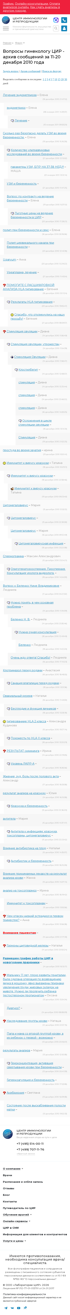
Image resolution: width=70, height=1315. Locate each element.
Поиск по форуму (51, 71)
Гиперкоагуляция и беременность (30, 1080)
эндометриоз (16, 108)
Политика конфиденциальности (24, 1294)
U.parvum (9, 259)
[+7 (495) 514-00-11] (64, 20)
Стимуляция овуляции (22, 331)
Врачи (7, 1175)
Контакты (10, 1201)
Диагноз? (13, 1008)
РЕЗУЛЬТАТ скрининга (23, 751)
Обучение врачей (16, 1214)
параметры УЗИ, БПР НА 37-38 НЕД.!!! (37, 167)
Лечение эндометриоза (20, 95)
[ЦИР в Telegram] (6, 1308)
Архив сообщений (30, 71)
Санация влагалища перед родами (35, 683)
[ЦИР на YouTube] (19, 1308)
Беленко (24, 645)
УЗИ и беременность (22, 183)
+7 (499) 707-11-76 (30, 1149)
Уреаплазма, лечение (22, 272)
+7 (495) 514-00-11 (64, 20)
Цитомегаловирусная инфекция (40, 543)
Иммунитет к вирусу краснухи (28, 463)
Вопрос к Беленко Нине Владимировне (31, 585)
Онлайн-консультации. (32, 3)
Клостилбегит (28, 369)
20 (62, 79)
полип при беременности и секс (26, 230)
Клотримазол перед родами (22, 670)
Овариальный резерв (17, 696)
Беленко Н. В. (20, 619)
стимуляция (26, 382)
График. (8, 3)
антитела (9, 818)
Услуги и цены (13, 1240)
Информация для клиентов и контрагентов (35, 1234)
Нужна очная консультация (37, 632)
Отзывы (8, 1188)
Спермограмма (13, 556)
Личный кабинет (64, 28)
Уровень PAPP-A (22, 763)
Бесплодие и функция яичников (33, 708)
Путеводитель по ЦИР (19, 1208)
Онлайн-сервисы (15, 1221)
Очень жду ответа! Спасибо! (30, 657)
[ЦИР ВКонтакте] (12, 1308)
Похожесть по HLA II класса (30, 738)
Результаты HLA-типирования (31, 302)
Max (56, 20)
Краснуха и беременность (29, 806)
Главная (7, 43)
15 (59, 79)
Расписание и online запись (23, 1181)
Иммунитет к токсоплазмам (26, 903)
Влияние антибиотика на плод (24, 848)
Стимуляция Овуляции (30, 357)
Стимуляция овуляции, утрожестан (35, 344)
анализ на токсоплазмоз (20, 890)
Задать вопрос (11, 71)
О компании (11, 1168)
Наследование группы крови (27, 1021)
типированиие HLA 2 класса (26, 721)
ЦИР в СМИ (11, 1227)
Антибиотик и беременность (31, 861)
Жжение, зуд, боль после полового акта (31, 776)
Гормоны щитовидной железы (27, 945)
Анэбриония (15, 1092)
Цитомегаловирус (15, 505)
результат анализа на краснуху (24, 793)
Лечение (21, 120)
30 (65, 79)
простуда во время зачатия (22, 450)
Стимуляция (26, 437)
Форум (18, 43)
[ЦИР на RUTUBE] (25, 1308)
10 (55, 79)
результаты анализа (16, 1050)
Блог (6, 1194)
